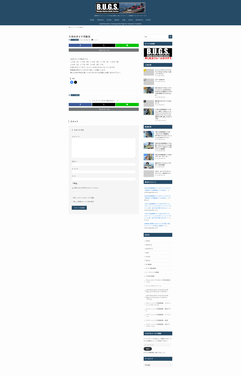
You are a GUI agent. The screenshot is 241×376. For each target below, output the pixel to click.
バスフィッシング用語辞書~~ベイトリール (158, 315)
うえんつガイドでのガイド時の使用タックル (158, 281)
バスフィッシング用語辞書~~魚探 (157, 320)
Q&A (147, 253)
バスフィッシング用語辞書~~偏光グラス (158, 310)
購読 (147, 349)
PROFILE (149, 245)
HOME (148, 241)
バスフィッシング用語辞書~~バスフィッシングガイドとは (158, 304)
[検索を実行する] (170, 36)
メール (75, 169)
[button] (80, 45)
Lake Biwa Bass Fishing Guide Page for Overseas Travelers (157, 291)
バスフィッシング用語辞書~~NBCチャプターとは (158, 325)
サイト (74, 176)
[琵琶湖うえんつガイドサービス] (120, 8)
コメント (76, 136)
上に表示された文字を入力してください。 (86, 188)
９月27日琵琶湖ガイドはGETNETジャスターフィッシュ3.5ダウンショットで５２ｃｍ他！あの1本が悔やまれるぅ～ (158, 206)
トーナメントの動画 (152, 272)
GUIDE (148, 257)
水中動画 (148, 264)
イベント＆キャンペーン (154, 286)
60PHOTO (149, 249)
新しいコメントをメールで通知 (84, 198)
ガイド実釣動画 (151, 268)
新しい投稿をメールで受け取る (84, 201)
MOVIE (148, 260)
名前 (74, 161)
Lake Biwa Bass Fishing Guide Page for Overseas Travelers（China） (157, 297)
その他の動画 (150, 276)
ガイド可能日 (74, 40)
